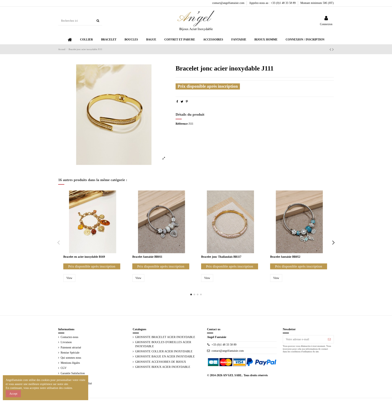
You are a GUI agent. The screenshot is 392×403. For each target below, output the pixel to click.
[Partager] (177, 101)
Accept (13, 393)
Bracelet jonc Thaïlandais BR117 (221, 256)
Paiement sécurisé (71, 347)
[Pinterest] (187, 101)
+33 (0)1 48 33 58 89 (224, 344)
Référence (182, 123)
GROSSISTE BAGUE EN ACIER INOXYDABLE (165, 356)
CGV (64, 367)
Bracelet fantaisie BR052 (285, 256)
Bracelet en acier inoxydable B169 (84, 256)
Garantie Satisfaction (73, 373)
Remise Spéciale (70, 352)
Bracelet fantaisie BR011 (147, 256)
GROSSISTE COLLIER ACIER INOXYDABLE (164, 351)
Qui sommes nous (71, 357)
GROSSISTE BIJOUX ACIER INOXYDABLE (162, 366)
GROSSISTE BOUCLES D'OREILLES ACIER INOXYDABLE (163, 344)
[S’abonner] (329, 339)
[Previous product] (331, 49)
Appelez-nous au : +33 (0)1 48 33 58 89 (272, 2)
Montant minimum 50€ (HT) (317, 2)
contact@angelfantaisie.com (228, 2)
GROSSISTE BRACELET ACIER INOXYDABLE (165, 337)
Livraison (66, 342)
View (69, 278)
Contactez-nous (69, 337)
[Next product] (333, 49)
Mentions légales (70, 362)
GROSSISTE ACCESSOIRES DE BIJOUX (160, 361)
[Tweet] (182, 101)
